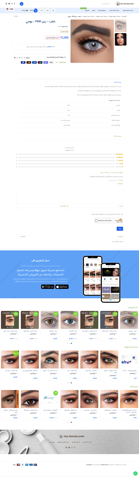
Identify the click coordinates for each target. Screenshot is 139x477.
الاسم (121, 206)
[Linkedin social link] (19, 58)
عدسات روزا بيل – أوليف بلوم (110, 371)
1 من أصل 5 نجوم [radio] (115, 180)
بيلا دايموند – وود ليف (11, 370)
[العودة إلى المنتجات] (16, 16)
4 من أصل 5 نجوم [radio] (111, 180)
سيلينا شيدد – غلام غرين (90, 410)
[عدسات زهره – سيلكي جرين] (89, 320)
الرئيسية (124, 16)
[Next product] (14, 16)
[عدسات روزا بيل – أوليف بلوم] (109, 359)
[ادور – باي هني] (50, 320)
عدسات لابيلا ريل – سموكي (50, 370)
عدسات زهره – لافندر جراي (109, 331)
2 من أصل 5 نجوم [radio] (114, 180)
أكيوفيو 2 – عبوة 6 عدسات (50, 410)
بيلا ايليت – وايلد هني (91, 370)
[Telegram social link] (15, 58)
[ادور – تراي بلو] (70, 320)
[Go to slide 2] (69, 343)
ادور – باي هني (53, 331)
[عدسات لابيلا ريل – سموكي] (50, 359)
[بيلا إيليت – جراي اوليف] (109, 399)
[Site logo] (124, 4)
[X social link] (22, 58)
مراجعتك (120, 184)
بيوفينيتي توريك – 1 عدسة (130, 370)
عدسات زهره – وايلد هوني (30, 331)
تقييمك (120, 180)
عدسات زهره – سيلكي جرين (89, 331)
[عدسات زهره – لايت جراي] (10, 320)
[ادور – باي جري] (129, 320)
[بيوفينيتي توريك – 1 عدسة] (129, 359)
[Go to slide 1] (71, 343)
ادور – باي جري (132, 331)
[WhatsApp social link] (17, 58)
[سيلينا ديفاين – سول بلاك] (30, 399)
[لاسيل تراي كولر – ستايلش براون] (10, 399)
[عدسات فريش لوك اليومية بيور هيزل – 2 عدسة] (129, 399)
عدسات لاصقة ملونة (114, 16)
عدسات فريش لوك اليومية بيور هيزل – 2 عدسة (130, 411)
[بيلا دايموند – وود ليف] (10, 359)
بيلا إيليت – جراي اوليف (111, 410)
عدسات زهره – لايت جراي (10, 331)
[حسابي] (53, 10)
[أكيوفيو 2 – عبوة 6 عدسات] (50, 399)
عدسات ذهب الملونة (101, 16)
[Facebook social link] (14, 3)
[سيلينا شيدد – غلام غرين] (89, 399)
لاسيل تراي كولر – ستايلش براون (10, 411)
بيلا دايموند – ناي (72, 370)
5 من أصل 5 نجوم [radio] (109, 180)
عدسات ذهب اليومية (88, 16)
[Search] (21, 4)
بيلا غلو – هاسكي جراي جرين (30, 370)
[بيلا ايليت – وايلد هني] (89, 359)
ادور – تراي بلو (73, 331)
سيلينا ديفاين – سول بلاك (30, 410)
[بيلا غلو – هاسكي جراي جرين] (30, 359)
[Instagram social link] (12, 3)
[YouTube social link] (9, 3)
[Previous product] (18, 16)
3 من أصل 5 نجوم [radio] (112, 180)
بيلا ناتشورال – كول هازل (70, 410)
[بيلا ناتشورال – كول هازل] (70, 399)
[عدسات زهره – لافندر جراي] (109, 320)
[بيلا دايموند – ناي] (70, 359)
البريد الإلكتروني (64, 206)
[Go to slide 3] (67, 343)
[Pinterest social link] (6, 3)
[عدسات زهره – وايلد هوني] (30, 320)
